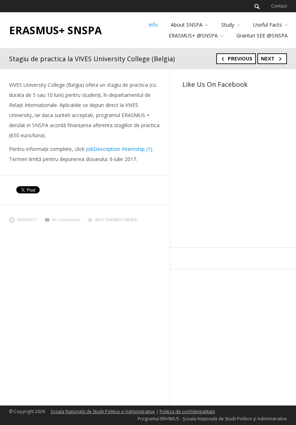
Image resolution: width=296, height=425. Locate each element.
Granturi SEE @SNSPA (262, 35)
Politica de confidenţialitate (187, 411)
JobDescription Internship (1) (119, 149)
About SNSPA (187, 24)
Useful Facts (267, 24)
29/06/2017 (27, 219)
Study (227, 24)
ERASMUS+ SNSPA (55, 30)
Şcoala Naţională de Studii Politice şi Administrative (103, 411)
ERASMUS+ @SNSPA (193, 35)
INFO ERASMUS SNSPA (116, 219)
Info (153, 24)
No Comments (66, 219)
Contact (279, 6)
